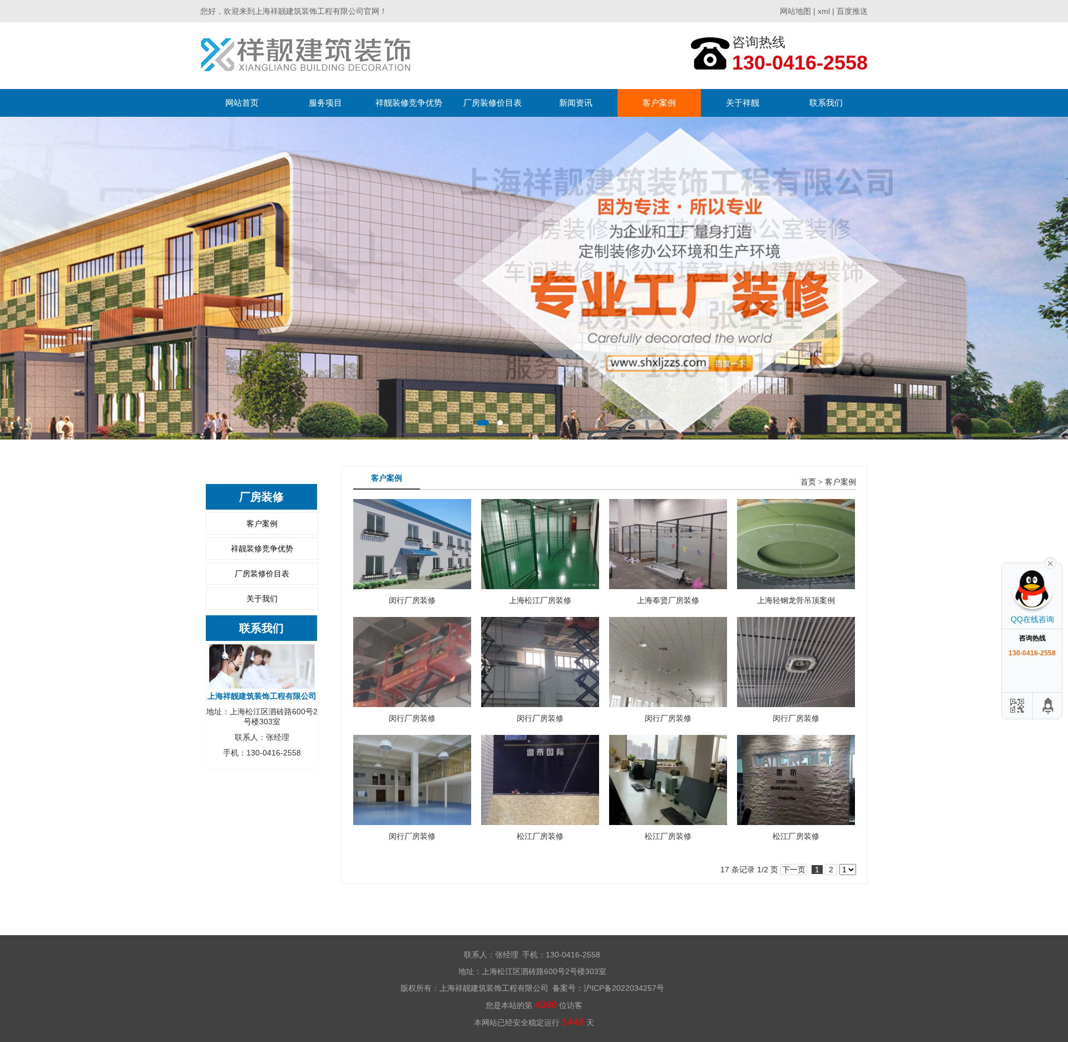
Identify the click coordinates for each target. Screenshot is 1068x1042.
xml (824, 11)
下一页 (793, 869)
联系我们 (826, 102)
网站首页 (242, 102)
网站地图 (795, 11)
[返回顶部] (1048, 706)
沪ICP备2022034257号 (624, 988)
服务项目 (325, 102)
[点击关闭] (1050, 562)
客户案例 (659, 102)
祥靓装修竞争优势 (408, 102)
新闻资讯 (575, 102)
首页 (808, 482)
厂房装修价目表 (492, 102)
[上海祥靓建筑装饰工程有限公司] (306, 55)
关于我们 (262, 598)
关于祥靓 (742, 102)
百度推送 (852, 11)
